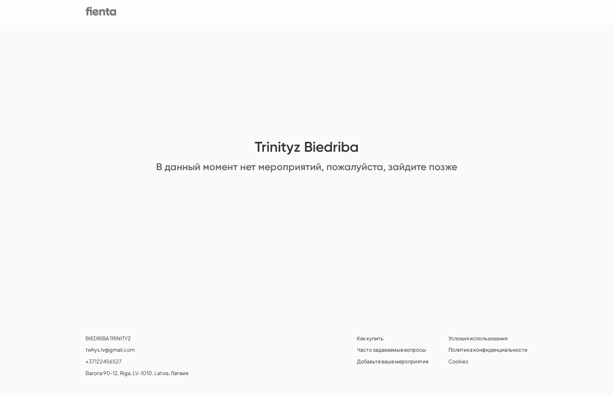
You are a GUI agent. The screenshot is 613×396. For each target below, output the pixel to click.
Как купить (370, 338)
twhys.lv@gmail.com (110, 349)
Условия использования (478, 338)
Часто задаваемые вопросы (391, 349)
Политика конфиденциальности (488, 349)
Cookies (458, 361)
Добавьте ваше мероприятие (393, 361)
